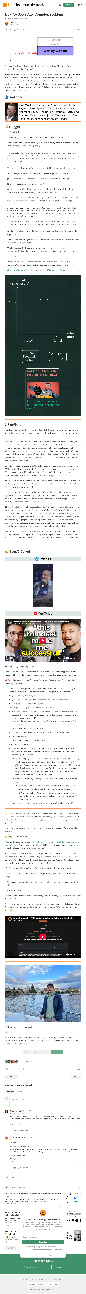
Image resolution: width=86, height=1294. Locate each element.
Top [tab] (7, 1188)
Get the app (53, 1284)
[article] (43, 1200)
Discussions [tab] (21, 1188)
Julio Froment (14, 22)
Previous (12, 1077)
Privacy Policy (59, 1249)
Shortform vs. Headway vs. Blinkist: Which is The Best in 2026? (33, 1195)
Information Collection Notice (42, 1249)
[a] (43, 586)
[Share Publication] (60, 5)
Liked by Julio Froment (18, 1113)
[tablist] (14, 1092)
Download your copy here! (16, 1043)
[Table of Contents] (2, 647)
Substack (32, 1290)
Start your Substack (37, 1284)
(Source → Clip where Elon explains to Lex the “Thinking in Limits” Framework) (40, 270)
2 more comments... (11, 1177)
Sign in (79, 5)
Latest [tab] (13, 1188)
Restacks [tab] (19, 1092)
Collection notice (57, 1279)
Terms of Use (53, 1247)
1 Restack (29, 1062)
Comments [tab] (10, 1092)
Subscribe (69, 5)
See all (9, 1248)
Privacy (41, 1279)
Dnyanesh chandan (16, 1137)
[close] (63, 1210)
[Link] (2, 97)
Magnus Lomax (15, 1111)
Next (75, 1077)
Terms (48, 1279)
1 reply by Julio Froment (20, 1130)
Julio (7, 1032)
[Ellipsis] (80, 1110)
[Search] (55, 5)
